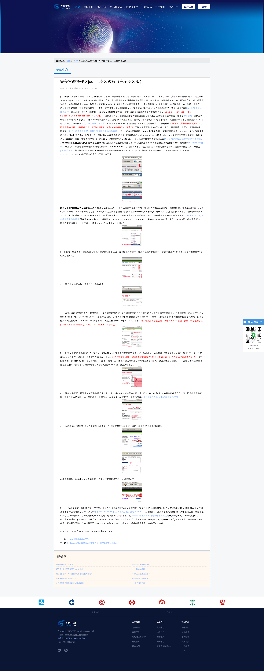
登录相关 (185, 632)
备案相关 (185, 641)
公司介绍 (136, 627)
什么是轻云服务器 (138, 583)
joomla (75, 60)
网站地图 (136, 646)
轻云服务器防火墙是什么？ (66, 578)
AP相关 (185, 627)
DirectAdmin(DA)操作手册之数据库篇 (182, 138)
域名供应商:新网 (139, 637)
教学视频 (160, 637)
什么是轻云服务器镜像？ (141, 573)
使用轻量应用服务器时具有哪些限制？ (70, 583)
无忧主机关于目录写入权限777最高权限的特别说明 (93, 131)
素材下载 (136, 632)
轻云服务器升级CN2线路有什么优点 (69, 569)
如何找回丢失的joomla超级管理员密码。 (160, 397)
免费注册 (188, 6)
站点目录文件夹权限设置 (93, 123)
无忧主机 (95, 612)
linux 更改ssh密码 (138, 569)
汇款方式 (147, 6)
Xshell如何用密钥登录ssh (141, 564)
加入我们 (160, 632)
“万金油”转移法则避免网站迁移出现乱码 (150, 515)
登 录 (204, 6)
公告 (183, 651)
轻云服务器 (116, 6)
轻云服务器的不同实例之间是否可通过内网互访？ (74, 573)
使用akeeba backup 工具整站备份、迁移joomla (118, 511)
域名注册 (102, 6)
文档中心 (160, 627)
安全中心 (160, 641)
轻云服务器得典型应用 (140, 578)
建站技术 (173, 6)
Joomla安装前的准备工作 (78, 539)
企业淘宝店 (132, 6)
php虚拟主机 (66, 150)
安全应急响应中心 (164, 646)
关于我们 (160, 6)
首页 (77, 6)
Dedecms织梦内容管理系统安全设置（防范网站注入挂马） (92, 543)
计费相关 (185, 646)
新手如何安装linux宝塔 (64, 564)
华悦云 (170, 612)
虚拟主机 (88, 6)
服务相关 (185, 637)
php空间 (188, 115)
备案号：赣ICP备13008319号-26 (72, 638)
